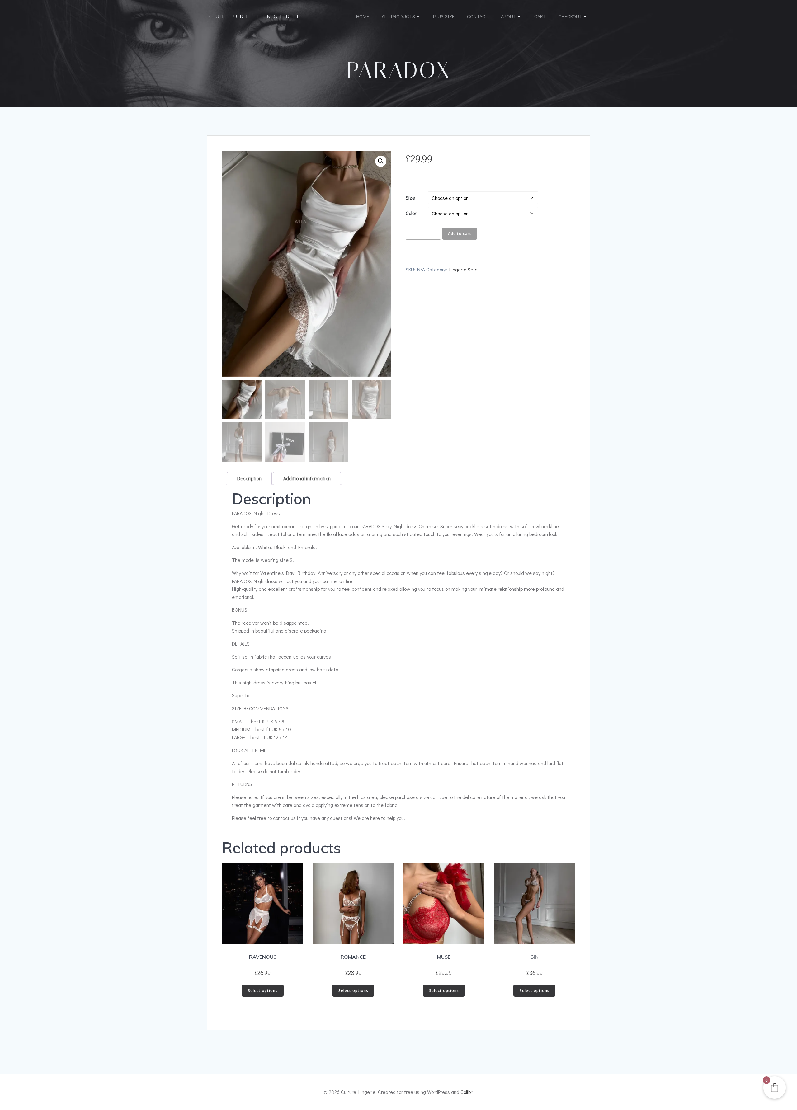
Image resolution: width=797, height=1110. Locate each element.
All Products (398, 16)
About (508, 16)
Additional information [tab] (307, 478)
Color (411, 213)
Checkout (570, 16)
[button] (380, 161)
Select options (263, 990)
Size (410, 197)
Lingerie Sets (463, 269)
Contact (477, 16)
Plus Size (444, 16)
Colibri (467, 1092)
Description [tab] (249, 478)
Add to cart (459, 233)
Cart (540, 16)
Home (362, 16)
